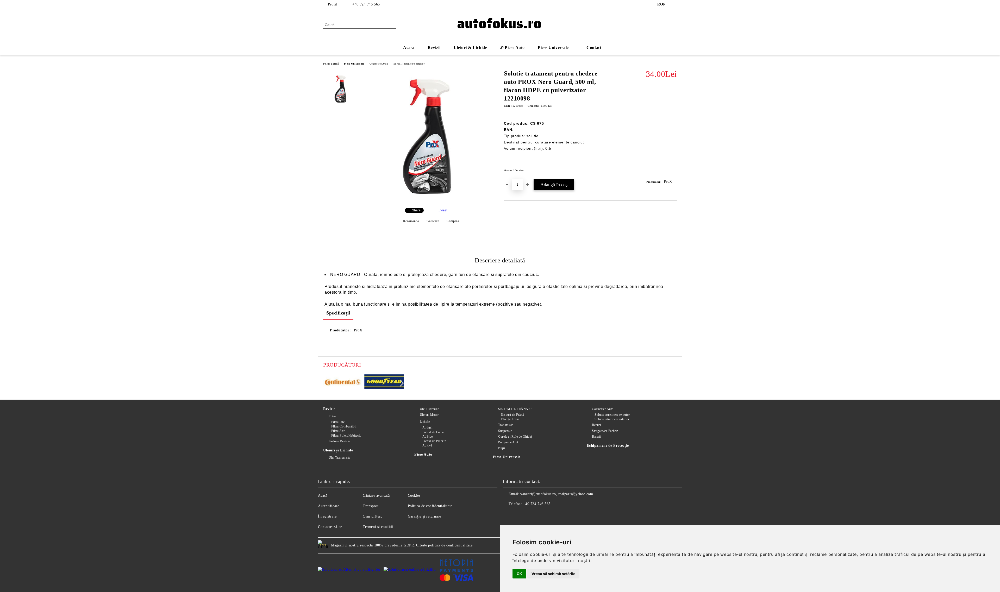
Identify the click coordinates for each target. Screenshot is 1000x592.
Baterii (596, 436)
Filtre (332, 416)
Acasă (322, 495)
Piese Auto (423, 454)
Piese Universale (354, 63)
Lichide (425, 422)
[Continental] (343, 382)
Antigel (427, 427)
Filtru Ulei (338, 422)
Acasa (409, 47)
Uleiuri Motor (429, 415)
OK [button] (519, 573)
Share (416, 210)
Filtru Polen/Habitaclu (346, 435)
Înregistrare (327, 516)
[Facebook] (674, 4)
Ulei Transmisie (339, 457)
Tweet (443, 210)
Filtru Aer (338, 431)
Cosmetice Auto (379, 63)
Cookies (414, 495)
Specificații (338, 313)
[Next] (400, 383)
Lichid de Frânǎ (433, 432)
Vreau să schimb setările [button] (553, 573)
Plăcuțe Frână (510, 419)
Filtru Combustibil (344, 426)
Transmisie (505, 425)
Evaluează (432, 221)
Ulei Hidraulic (429, 409)
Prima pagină (331, 63)
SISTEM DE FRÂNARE (515, 409)
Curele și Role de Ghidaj (515, 436)
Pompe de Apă (508, 442)
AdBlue (427, 436)
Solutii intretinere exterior (409, 63)
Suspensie (505, 431)
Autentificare (328, 506)
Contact (594, 47)
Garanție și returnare (424, 516)
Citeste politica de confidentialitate (444, 545)
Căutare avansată (376, 495)
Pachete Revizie (339, 441)
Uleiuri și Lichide (338, 450)
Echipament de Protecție (608, 446)
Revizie (329, 409)
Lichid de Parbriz (434, 441)
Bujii (501, 448)
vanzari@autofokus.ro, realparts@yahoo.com (556, 494)
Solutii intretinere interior (612, 419)
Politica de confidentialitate (430, 506)
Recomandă (411, 221)
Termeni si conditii (378, 527)
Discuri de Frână (512, 415)
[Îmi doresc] (673, 172)
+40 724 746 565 (366, 4)
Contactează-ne (330, 527)
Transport (370, 506)
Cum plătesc (372, 516)
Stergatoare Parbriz (605, 431)
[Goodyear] (384, 382)
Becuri (596, 425)
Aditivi (427, 445)
